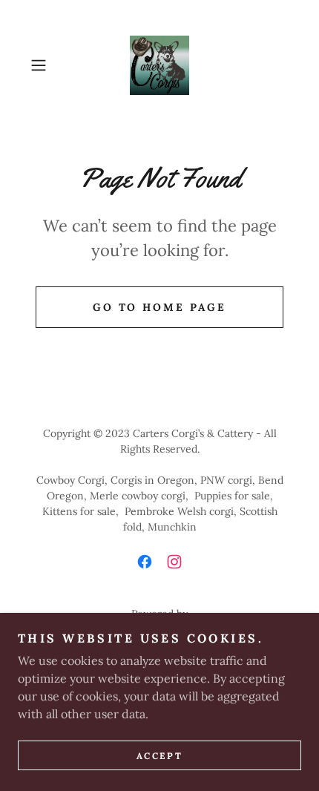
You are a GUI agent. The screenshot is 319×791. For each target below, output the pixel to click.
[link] (159, 65)
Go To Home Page (160, 307)
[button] (44, 65)
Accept (159, 755)
